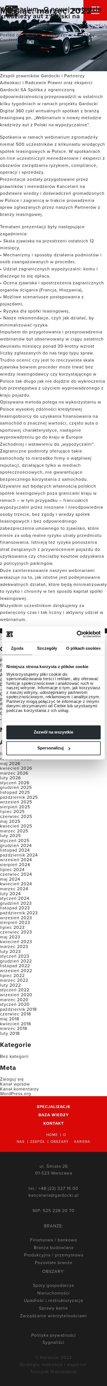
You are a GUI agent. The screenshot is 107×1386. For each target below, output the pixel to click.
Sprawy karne (53, 1308)
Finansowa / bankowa (53, 1240)
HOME (52, 1134)
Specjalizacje (54, 1107)
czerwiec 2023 (16, 932)
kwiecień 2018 (15, 1024)
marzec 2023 (14, 946)
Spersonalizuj (50, 748)
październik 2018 (18, 1009)
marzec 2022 (14, 980)
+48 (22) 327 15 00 (58, 1188)
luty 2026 (10, 778)
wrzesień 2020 (16, 995)
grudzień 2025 (16, 787)
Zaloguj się (12, 1079)
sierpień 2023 (15, 922)
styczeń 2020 (15, 1004)
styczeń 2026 (14, 783)
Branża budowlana (54, 1247)
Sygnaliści (53, 1342)
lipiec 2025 (12, 811)
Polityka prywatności (53, 1335)
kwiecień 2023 (16, 941)
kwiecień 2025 (16, 826)
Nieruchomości (53, 1293)
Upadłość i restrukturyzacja (53, 1300)
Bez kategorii (14, 1056)
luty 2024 (10, 893)
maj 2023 (10, 937)
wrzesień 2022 (16, 970)
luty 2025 (10, 835)
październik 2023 (19, 913)
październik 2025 (19, 797)
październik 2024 (19, 855)
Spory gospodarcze (53, 1285)
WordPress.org (15, 1093)
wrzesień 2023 (16, 918)
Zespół (37, 1141)
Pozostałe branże (53, 1262)
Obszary (59, 1141)
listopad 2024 (15, 850)
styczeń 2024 (14, 898)
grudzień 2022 (16, 961)
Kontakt (53, 1123)
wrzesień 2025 (16, 802)
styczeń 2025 (14, 840)
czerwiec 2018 (15, 1014)
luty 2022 (10, 985)
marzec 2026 (14, 773)
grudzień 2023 (16, 903)
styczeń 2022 (14, 990)
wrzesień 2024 (16, 860)
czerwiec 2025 (16, 816)
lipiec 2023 (12, 927)
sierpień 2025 (15, 807)
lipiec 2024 (12, 869)
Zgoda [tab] (17, 648)
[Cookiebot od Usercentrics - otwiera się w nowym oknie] (85, 634)
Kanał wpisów (15, 1084)
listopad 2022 (15, 966)
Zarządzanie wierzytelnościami (53, 1316)
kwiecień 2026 (16, 768)
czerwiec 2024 (16, 874)
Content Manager (19, 40)
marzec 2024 (14, 889)
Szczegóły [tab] (47, 648)
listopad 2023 (15, 908)
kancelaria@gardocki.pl (54, 1195)
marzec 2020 (14, 999)
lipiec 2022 (12, 975)
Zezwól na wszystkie (53, 732)
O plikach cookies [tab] (83, 648)
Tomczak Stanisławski (53, 1371)
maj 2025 (10, 821)
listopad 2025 (15, 792)
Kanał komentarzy (19, 1089)
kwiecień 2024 (16, 884)
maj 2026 (10, 763)
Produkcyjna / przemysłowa (53, 1255)
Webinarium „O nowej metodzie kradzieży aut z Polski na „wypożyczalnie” (51, 16)
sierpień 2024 (15, 864)
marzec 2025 (14, 831)
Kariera (82, 1141)
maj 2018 (9, 1019)
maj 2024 (10, 879)
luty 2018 (10, 1033)
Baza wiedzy (53, 1115)
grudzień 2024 (16, 845)
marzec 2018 (13, 1028)
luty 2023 (10, 951)
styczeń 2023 (14, 956)
